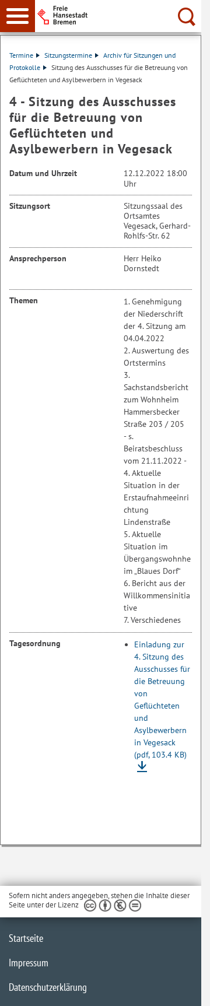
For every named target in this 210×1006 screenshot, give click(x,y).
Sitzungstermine (68, 55)
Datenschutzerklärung (48, 987)
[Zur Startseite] (122, 15)
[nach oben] (183, 988)
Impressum (28, 962)
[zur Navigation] (17, 16)
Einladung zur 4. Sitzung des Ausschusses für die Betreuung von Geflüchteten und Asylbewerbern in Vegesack (162, 699)
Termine (21, 55)
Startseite (26, 938)
